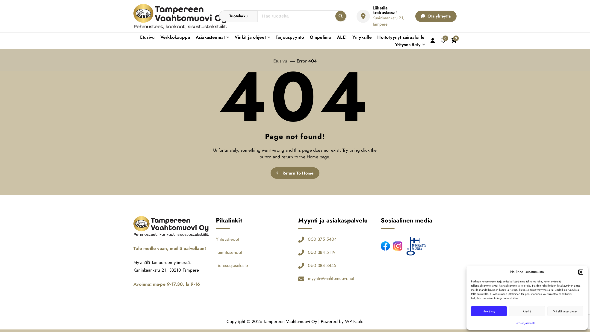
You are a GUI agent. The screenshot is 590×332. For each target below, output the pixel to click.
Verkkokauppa (175, 37)
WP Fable (354, 321)
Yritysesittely (408, 44)
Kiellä (526, 311)
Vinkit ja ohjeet (250, 37)
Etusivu (147, 37)
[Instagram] (397, 246)
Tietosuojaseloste (524, 323)
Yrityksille (362, 37)
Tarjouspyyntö (290, 37)
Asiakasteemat (210, 37)
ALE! (342, 37)
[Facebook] (385, 246)
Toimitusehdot (229, 252)
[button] (580, 272)
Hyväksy (489, 311)
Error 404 (307, 61)
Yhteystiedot (227, 239)
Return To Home (297, 173)
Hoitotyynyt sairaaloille (401, 37)
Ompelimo (320, 37)
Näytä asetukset (565, 311)
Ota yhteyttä (438, 16)
